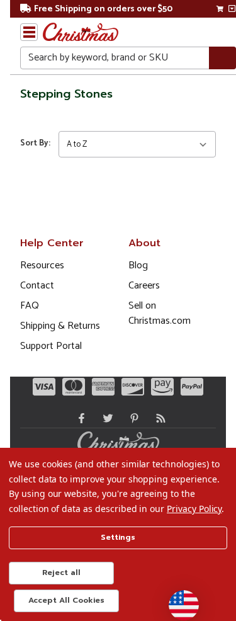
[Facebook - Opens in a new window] (79, 418)
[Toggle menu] (29, 32)
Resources (42, 265)
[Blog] (158, 418)
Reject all (61, 572)
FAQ (29, 305)
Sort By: (35, 143)
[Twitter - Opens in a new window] (105, 418)
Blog (138, 265)
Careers (144, 285)
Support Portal (51, 346)
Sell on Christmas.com (159, 313)
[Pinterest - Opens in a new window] (131, 418)
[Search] (222, 58)
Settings (118, 537)
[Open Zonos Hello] (177, 599)
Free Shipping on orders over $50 (103, 9)
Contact (37, 285)
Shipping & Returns (60, 325)
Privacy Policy (194, 509)
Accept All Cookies (66, 600)
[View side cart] (232, 9)
